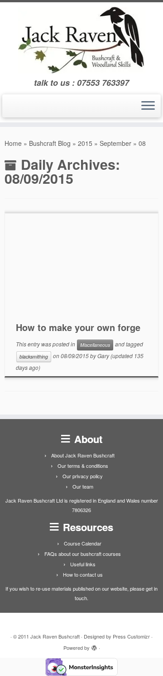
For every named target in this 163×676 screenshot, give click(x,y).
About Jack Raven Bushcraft (83, 455)
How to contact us (83, 574)
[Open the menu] (148, 106)
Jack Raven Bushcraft (55, 636)
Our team (82, 486)
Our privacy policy (82, 476)
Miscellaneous (95, 344)
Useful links (83, 564)
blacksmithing (33, 356)
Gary (103, 355)
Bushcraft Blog (50, 143)
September (115, 143)
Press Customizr (131, 636)
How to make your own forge (78, 327)
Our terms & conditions (83, 465)
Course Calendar (82, 543)
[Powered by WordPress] (94, 646)
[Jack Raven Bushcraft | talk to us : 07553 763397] (81, 40)
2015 (85, 143)
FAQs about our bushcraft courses (82, 553)
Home (13, 143)
